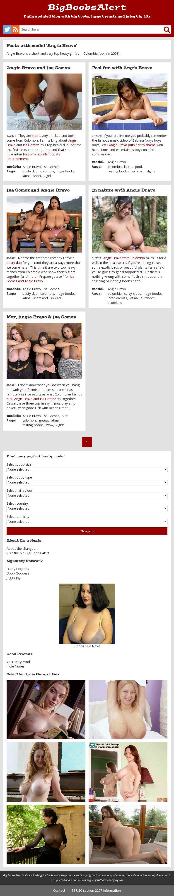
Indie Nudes (15, 666)
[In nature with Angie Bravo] (130, 224)
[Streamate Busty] (87, 614)
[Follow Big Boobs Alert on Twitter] (7, 29)
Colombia (33, 272)
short (36, 135)
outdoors (147, 298)
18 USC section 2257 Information (96, 890)
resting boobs (118, 171)
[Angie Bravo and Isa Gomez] (44, 102)
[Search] (163, 29)
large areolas (117, 298)
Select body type (19, 477)
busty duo (30, 171)
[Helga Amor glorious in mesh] (46, 834)
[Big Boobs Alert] (87, 8)
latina (26, 176)
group (43, 420)
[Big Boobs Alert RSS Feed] (15, 29)
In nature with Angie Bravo (123, 190)
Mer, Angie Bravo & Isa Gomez (41, 316)
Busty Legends (18, 569)
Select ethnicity (18, 516)
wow (49, 425)
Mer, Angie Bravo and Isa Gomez (32, 399)
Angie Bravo (32, 166)
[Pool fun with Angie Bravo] (130, 102)
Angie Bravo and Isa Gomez (38, 67)
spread (55, 298)
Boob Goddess (18, 573)
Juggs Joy (13, 578)
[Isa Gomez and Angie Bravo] (44, 224)
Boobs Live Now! (87, 646)
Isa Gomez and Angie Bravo (38, 190)
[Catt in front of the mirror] (128, 771)
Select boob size (19, 464)
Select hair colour (19, 490)
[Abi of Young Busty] (128, 709)
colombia (47, 171)
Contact (59, 890)
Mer (65, 416)
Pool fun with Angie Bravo (122, 67)
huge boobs (66, 171)
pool (138, 166)
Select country (17, 503)
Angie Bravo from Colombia (124, 258)
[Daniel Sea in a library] (46, 709)
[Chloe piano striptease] (46, 771)
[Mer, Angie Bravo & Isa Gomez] (44, 351)
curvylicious (132, 293)
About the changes (21, 548)
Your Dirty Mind (18, 662)
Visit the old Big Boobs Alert (28, 553)
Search (87, 531)
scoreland (40, 298)
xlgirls (48, 176)
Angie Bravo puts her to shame (132, 145)
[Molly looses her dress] (128, 834)
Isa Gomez (31, 145)
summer (137, 171)
